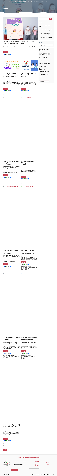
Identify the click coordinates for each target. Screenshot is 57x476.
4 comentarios (24, 358)
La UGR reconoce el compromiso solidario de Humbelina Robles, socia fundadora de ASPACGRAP (45, 34)
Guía (49, 63)
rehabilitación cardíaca (42, 71)
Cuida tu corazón (36, 1)
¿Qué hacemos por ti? (22, 1)
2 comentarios (6, 445)
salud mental (11, 93)
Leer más (5, 51)
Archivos (40, 79)
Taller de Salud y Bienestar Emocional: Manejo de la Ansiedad (28, 75)
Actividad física (41, 50)
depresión (26, 267)
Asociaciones (45, 53)
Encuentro (40, 60)
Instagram (38, 464)
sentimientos (13, 444)
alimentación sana (41, 53)
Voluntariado (41, 76)
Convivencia (41, 57)
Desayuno (40, 59)
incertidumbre (5, 444)
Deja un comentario (7, 94)
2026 (44, 49)
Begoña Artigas (49, 53)
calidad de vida (41, 54)
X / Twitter (38, 462)
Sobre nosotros (14, 1)
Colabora (42, 1)
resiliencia (34, 356)
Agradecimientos (46, 50)
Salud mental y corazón (27, 250)
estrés (5, 93)
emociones (6, 443)
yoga (11, 270)
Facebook (37, 461)
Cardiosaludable (43, 56)
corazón (12, 180)
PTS (44, 69)
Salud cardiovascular (7, 179)
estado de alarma (28, 356)
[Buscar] (50, 19)
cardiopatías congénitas (47, 54)
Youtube (37, 465)
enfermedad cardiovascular (7, 181)
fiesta (42, 63)
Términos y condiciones (43, 474)
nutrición (40, 66)
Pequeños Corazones (44, 66)
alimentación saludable (7, 180)
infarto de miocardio (43, 64)
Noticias (47, 462)
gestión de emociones (13, 443)
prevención (42, 68)
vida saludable (15, 93)
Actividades (30, 1)
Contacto (46, 1)
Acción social (47, 49)
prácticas (47, 68)
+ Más (5, 449)
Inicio (10, 1)
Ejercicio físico (6, 268)
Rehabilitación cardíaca (12, 268)
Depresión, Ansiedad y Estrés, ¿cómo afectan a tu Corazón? (28, 163)
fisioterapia (45, 63)
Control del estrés (24, 180)
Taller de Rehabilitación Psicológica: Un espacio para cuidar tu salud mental (11, 75)
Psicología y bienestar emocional (9, 92)
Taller (40, 74)
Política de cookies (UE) (35, 474)
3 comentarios (6, 357)
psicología (8, 93)
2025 (42, 49)
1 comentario (24, 183)
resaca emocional (13, 356)
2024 (40, 49)
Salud (48, 71)
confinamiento (6, 356)
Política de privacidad (50, 474)
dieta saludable (16, 180)
